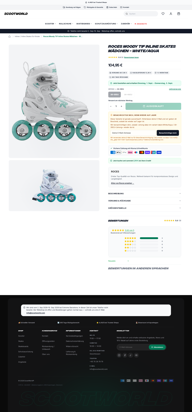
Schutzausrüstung (25, 352)
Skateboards (23, 346)
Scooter (21, 336)
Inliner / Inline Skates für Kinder (27, 36)
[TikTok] (130, 355)
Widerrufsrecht (72, 346)
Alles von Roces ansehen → (122, 183)
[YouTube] (136, 355)
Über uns (46, 354)
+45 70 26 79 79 (96, 361)
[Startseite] (9, 36)
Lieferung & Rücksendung (71, 353)
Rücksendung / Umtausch (48, 347)
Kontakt (45, 336)
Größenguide (175, 89)
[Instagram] (119, 355)
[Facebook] (125, 355)
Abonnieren (158, 347)
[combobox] (142, 13)
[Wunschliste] (163, 14)
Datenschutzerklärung (75, 341)
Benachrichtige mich (168, 133)
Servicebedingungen (74, 336)
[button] (130, 238)
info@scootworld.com (35, 313)
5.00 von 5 (129, 230)
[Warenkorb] (179, 14)
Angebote (22, 362)
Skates (21, 341)
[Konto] (171, 14)
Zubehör (21, 357)
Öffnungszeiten (48, 341)
